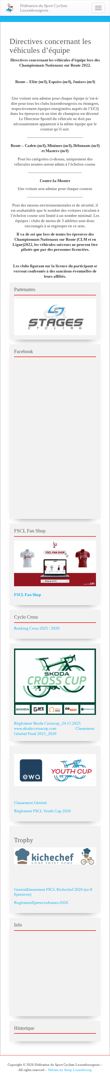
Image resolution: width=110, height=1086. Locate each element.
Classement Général (30, 802)
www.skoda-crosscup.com (35, 728)
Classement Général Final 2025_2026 (54, 731)
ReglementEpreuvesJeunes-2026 (41, 902)
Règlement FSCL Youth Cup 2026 (42, 811)
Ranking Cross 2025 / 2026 (37, 628)
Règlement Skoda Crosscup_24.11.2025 (47, 723)
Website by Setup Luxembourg (70, 1070)
